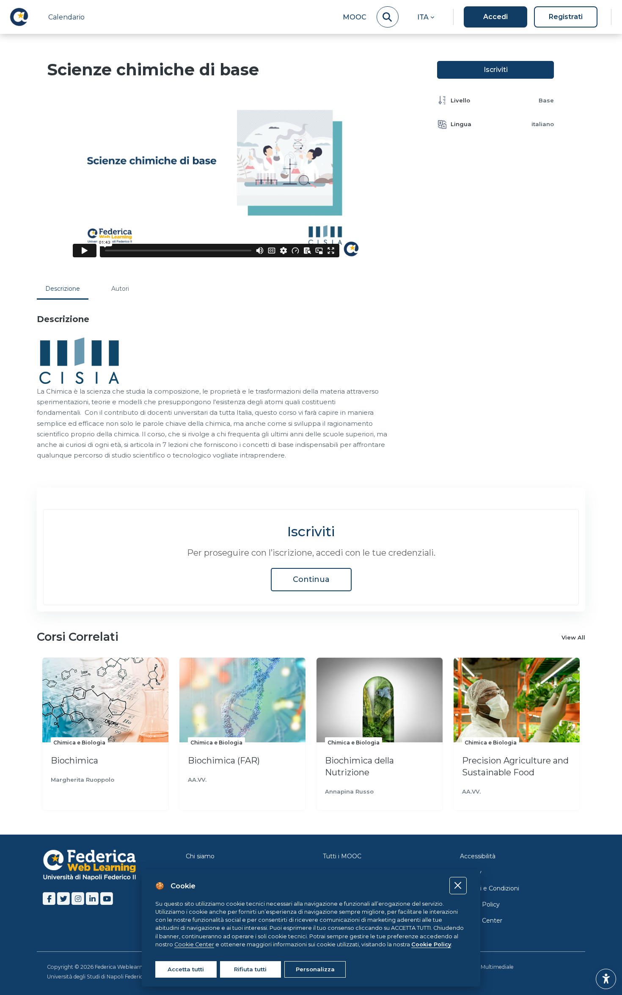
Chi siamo (200, 856)
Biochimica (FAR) (224, 760)
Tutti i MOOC (342, 856)
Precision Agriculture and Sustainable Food (515, 766)
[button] (426, 17)
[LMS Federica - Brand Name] (19, 17)
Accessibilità (477, 856)
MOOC (354, 17)
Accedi (495, 17)
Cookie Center (481, 920)
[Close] (458, 885)
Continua (311, 579)
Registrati (566, 17)
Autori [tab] (120, 288)
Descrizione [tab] (62, 288)
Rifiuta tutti (250, 969)
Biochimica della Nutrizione (359, 766)
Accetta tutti (186, 969)
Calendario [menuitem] (66, 17)
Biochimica (74, 760)
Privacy (471, 872)
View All (573, 637)
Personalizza (315, 969)
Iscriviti (496, 70)
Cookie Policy (480, 904)
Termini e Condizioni (489, 888)
